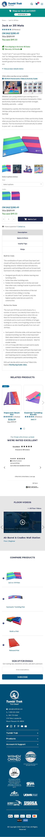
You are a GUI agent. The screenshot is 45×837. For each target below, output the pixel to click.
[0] (36, 4)
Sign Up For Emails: (22, 661)
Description (22, 232)
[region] (22, 467)
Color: (4, 189)
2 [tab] (24, 428)
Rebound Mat (14, 650)
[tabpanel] (12, 404)
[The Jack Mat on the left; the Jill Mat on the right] (6, 169)
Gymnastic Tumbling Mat (15, 607)
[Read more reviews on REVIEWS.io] (32, 487)
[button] (22, 29)
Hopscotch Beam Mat (12, 414)
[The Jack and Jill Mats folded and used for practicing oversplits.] (28, 169)
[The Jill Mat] (38, 169)
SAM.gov (10, 784)
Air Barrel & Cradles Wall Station (22, 537)
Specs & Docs (22, 238)
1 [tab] (21, 428)
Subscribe (22, 677)
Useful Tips (22, 244)
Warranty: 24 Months (12, 49)
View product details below (13, 69)
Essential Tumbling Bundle (33, 414)
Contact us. (21, 226)
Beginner (12, 541)
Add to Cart (32, 219)
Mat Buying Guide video (18, 365)
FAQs (22, 249)
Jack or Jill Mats (14, 583)
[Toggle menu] (42, 4)
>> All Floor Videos (34, 508)
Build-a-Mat (14, 631)
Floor (6, 541)
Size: (3, 180)
